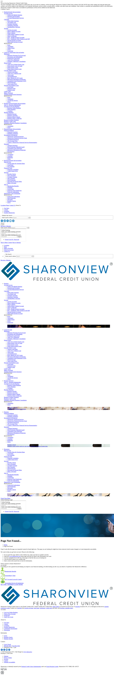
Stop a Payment (11, 175)
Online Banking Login (7, 500)
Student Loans (11, 90)
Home (5, 545)
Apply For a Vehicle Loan (14, 73)
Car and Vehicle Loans (10, 70)
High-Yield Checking (13, 21)
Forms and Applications (13, 196)
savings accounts (28, 608)
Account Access (8, 13)
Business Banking (9, 112)
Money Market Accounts (13, 31)
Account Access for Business (11, 106)
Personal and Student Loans (11, 85)
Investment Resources (13, 139)
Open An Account (9, 250)
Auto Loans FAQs (12, 84)
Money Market (11, 33)
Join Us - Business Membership (12, 105)
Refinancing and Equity (13, 58)
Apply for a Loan (8, 617)
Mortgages (7, 54)
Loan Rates (10, 87)
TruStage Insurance (12, 145)
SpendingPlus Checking (13, 27)
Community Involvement (10, 628)
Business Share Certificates (14, 118)
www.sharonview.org (15, 556)
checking (19, 608)
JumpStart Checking (12, 25)
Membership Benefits (13, 186)
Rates (8, 45)
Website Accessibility (9, 662)
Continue (3, 9)
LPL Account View (12, 141)
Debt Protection (11, 82)
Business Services (8, 103)
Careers (6, 209)
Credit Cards (7, 91)
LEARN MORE (18, 584)
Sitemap (6, 656)
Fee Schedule (10, 166)
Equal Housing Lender (52, 666)
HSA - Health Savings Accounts (15, 37)
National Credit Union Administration (31, 666)
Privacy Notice (8, 657)
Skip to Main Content (6, 242)
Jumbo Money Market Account (15, 34)
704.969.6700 (15, 646)
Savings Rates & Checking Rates (16, 163)
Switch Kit (10, 51)
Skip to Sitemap (16, 242)
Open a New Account (10, 614)
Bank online (56, 606)
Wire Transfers (11, 178)
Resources (6, 160)
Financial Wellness (9, 130)
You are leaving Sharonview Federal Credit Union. (14, 3)
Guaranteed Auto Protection (14, 148)
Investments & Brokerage (10, 135)
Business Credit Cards (10, 121)
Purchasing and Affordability (15, 57)
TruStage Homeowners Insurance (13, 94)
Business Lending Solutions (11, 120)
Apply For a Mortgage (13, 60)
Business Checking (12, 115)
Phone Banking (11, 109)
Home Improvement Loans (14, 69)
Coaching (9, 156)
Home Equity (7, 63)
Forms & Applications (13, 192)
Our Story (6, 208)
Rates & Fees (7, 162)
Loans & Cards (8, 52)
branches (77, 606)
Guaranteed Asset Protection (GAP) (16, 81)
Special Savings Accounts (14, 40)
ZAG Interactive (27, 652)
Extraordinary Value (10, 575)
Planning (6, 129)
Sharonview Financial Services (15, 136)
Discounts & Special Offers (14, 181)
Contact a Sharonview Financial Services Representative (22, 142)
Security (6, 659)
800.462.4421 (7, 646)
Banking (6, 12)
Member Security (8, 638)
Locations (10, 111)
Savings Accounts (12, 30)
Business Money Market (13, 117)
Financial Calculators (12, 169)
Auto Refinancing (12, 76)
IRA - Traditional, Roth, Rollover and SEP (18, 39)
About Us (18, 205)
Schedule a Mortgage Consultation (16, 61)
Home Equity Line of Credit (14, 66)
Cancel (8, 9)
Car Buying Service (12, 100)
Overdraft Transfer (12, 177)
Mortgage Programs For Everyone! (16, 55)
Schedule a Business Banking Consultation (15, 123)
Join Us (6, 184)
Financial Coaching (12, 132)
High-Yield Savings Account (15, 42)
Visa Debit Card (11, 22)
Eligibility (10, 187)
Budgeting (10, 157)
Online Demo (11, 48)
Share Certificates (12, 36)
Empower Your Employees (14, 190)
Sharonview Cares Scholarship (12, 193)
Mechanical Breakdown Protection (16, 79)
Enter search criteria (7, 217)
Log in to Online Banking (11, 612)
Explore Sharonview (9, 212)
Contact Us (12, 205)
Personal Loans (11, 88)
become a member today (66, 608)
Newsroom (7, 630)
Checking (6, 19)
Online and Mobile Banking (14, 15)
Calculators (10, 46)
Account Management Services (15, 18)
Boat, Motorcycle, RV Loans (15, 78)
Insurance (6, 144)
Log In (2, 224)
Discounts (10, 199)
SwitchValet (10, 189)
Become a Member (6, 260)
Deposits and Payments (13, 16)
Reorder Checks (11, 174)
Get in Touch (7, 644)
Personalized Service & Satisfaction (14, 583)
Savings (6, 28)
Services (6, 172)
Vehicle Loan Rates (12, 72)
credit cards (49, 608)
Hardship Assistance (12, 133)
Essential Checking (12, 24)
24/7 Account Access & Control (13, 579)
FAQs (9, 49)
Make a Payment (8, 93)
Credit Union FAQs (12, 171)
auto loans (36, 608)
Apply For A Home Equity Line (15, 64)
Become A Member (6, 226)
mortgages (42, 608)
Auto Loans (10, 75)
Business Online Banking (14, 108)
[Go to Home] (57, 280)
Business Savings (12, 114)
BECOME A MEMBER (7, 584)
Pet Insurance (10, 151)
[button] (5, 498)
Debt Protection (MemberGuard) (16, 147)
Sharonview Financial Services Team (17, 138)
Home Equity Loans (12, 67)
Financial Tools (8, 168)
